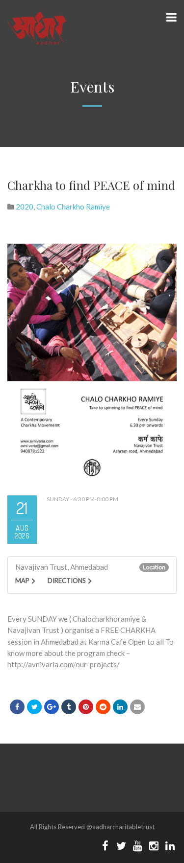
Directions (67, 580)
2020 (24, 206)
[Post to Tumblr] (68, 707)
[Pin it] (86, 707)
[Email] (137, 707)
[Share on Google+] (51, 707)
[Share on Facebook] (17, 707)
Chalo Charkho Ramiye (73, 206)
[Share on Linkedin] (103, 707)
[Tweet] (34, 707)
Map (22, 580)
